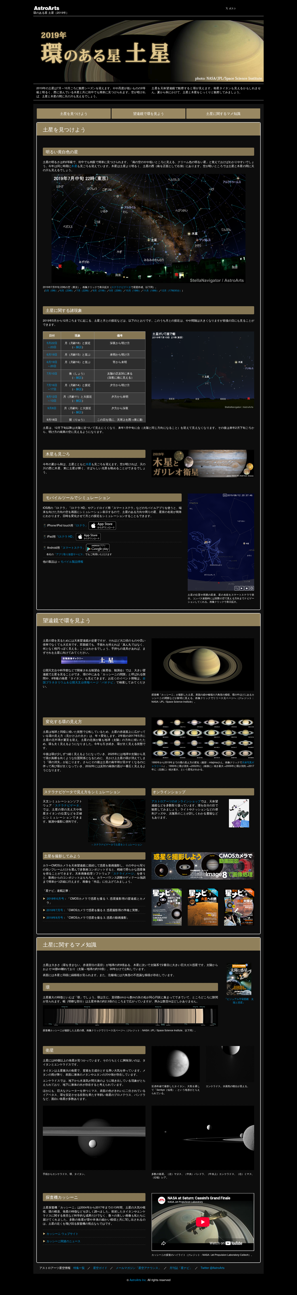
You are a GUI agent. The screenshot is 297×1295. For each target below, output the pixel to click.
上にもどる (215, 1288)
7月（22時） (84, 290)
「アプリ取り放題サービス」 (69, 554)
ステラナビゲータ (121, 287)
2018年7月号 (54, 910)
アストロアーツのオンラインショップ (176, 801)
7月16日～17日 (52, 387)
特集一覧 (79, 1268)
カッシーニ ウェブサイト (62, 1233)
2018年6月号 (55, 898)
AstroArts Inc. (138, 1280)
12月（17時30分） (171, 290)
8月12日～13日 (52, 398)
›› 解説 (77, 347)
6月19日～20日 (52, 364)
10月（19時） (133, 290)
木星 (74, 166)
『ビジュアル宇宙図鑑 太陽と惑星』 (239, 1000)
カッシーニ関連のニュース (63, 1241)
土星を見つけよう (73, 113)
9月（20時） (116, 290)
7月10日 (52, 373)
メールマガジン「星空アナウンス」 (138, 1268)
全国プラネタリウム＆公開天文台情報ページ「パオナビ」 (94, 680)
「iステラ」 (80, 525)
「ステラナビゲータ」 (67, 805)
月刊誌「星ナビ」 (181, 1268)
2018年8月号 (54, 917)
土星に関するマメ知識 (223, 113)
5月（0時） (51, 290)
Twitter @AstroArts (212, 1268)
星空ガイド (100, 1268)
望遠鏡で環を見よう (148, 113)
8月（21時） (100, 290)
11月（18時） (151, 290)
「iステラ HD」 (65, 536)
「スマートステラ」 (72, 547)
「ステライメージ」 (123, 873)
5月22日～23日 (52, 345)
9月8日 (51, 408)
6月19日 (52, 354)
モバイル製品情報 (72, 561)
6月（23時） (67, 290)
